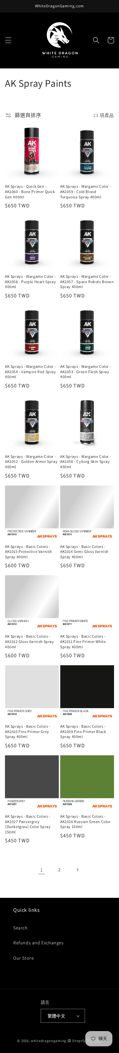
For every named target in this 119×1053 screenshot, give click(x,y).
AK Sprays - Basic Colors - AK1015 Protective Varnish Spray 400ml (28, 551)
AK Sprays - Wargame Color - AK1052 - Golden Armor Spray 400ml (31, 461)
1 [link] (41, 870)
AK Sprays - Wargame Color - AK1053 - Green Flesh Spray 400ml (85, 371)
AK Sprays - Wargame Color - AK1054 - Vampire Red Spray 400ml (30, 371)
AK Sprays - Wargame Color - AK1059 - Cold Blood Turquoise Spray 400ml (85, 191)
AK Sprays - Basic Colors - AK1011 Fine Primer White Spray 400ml (83, 641)
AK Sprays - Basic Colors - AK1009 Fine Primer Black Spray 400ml (83, 731)
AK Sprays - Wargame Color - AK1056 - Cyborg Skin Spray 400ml (85, 461)
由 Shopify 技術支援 (84, 1040)
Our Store (23, 958)
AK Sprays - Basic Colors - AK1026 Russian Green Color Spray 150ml (85, 821)
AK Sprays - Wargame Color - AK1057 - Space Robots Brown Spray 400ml (87, 281)
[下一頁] (77, 869)
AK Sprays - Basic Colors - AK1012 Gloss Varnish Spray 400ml (29, 641)
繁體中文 (56, 1016)
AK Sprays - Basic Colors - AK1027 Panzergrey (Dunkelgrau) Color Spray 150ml (28, 824)
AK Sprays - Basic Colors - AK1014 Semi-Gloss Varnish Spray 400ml (84, 551)
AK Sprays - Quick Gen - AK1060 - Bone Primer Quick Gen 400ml (30, 191)
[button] (8, 40)
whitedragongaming (48, 1040)
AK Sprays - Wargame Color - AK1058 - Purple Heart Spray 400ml (30, 281)
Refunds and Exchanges (38, 943)
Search (20, 928)
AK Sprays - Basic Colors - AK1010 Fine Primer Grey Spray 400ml (28, 731)
